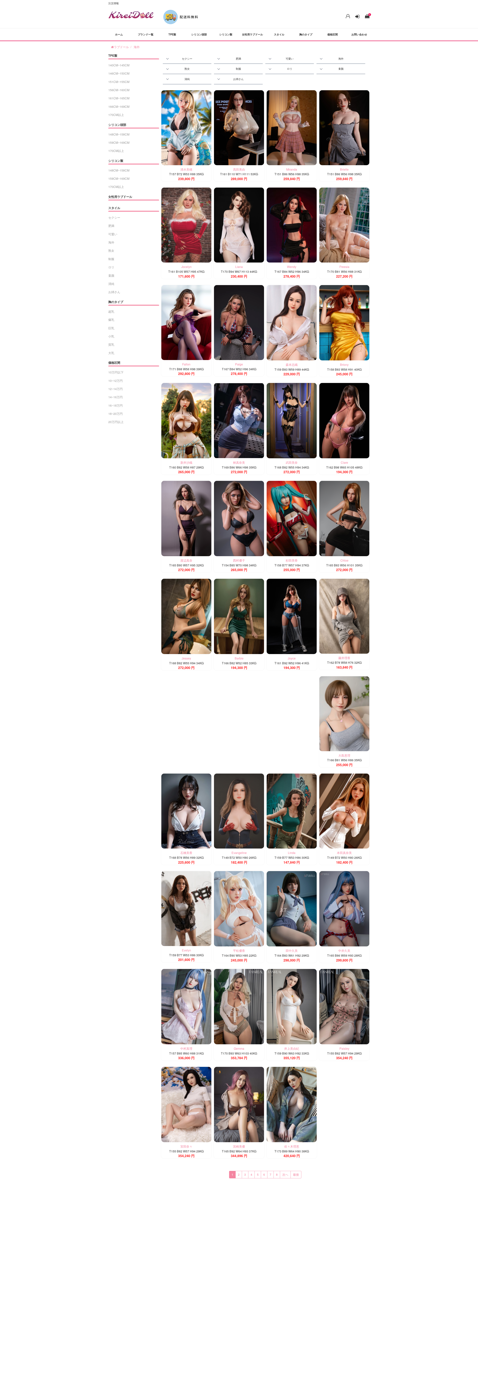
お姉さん (238, 79)
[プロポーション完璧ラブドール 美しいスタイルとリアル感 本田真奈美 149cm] (344, 811)
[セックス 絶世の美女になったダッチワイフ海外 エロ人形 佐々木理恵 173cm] (292, 1104)
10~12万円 (115, 380)
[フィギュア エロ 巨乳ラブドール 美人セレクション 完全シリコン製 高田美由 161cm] (239, 127)
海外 (137, 47)
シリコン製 (225, 34)
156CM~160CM (118, 90)
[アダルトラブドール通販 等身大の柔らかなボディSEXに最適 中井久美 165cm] (344, 908)
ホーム (119, 34)
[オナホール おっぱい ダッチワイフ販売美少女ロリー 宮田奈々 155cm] (186, 1104)
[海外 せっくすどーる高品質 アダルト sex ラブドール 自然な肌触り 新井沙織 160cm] (186, 420)
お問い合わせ (359, 34)
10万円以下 (116, 372)
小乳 (111, 336)
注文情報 (113, 3)
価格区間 (332, 34)
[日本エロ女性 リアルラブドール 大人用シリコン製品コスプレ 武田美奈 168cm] (292, 420)
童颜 (341, 68)
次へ (285, 1174)
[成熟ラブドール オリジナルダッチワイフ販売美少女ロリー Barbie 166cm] (239, 616)
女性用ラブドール (252, 34)
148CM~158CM (118, 134)
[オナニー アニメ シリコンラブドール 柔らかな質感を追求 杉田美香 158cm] (292, 518)
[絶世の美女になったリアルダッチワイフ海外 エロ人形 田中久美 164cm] (292, 908)
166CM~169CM (118, 106)
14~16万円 (115, 397)
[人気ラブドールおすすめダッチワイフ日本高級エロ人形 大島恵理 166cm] (344, 713)
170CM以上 (116, 115)
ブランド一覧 (145, 34)
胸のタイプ (305, 34)
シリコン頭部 (199, 34)
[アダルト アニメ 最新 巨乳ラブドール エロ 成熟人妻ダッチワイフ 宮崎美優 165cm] (239, 1104)
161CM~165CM (118, 98)
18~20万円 (115, 413)
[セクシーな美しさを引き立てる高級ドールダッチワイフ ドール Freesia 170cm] (344, 225)
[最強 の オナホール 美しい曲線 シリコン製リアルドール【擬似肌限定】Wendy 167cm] (292, 225)
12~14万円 (115, 389)
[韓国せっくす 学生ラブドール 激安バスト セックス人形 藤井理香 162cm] (344, 616)
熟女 (187, 68)
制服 (238, 68)
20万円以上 (116, 422)
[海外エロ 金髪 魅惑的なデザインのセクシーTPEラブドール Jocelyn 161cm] (186, 225)
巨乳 (111, 328)
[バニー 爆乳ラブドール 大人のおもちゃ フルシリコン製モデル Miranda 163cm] (292, 127)
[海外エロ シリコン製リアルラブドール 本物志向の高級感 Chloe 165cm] (344, 518)
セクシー (187, 58)
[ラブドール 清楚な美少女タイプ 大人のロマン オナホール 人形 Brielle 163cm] (344, 127)
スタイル (279, 34)
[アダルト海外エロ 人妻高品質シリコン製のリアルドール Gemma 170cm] (239, 1006)
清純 (187, 79)
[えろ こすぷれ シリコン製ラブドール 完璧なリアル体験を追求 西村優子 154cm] (239, 518)
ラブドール (121, 47)
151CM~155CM (118, 82)
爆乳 (111, 320)
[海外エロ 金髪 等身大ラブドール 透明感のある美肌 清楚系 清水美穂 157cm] (186, 127)
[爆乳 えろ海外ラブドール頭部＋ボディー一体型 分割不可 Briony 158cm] (344, 322)
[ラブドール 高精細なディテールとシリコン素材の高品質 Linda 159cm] (292, 811)
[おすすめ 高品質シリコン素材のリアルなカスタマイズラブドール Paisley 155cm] (344, 1006)
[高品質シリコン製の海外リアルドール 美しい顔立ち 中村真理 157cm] (186, 1006)
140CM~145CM (118, 65)
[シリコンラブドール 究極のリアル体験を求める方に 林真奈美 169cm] (239, 420)
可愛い (290, 58)
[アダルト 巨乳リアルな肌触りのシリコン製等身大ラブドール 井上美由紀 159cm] (292, 1006)
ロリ (289, 68)
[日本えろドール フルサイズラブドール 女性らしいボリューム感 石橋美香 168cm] (186, 811)
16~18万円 (115, 405)
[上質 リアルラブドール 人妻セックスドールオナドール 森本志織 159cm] (292, 322)
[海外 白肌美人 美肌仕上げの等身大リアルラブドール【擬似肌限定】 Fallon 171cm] (186, 322)
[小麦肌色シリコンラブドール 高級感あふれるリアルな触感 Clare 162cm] (344, 420)
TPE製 (172, 34)
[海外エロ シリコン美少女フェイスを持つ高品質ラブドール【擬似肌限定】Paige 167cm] (239, 322)
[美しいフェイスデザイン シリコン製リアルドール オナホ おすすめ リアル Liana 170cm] (239, 225)
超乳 (111, 311)
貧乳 (111, 344)
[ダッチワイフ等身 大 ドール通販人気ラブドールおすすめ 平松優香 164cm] (239, 908)
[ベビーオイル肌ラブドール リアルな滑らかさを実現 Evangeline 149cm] (239, 811)
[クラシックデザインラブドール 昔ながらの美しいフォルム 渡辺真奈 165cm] (186, 518)
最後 (296, 1174)
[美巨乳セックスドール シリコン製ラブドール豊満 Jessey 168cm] (186, 616)
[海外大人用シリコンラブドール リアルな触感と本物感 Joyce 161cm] (292, 616)
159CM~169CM (118, 142)
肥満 (238, 58)
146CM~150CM (118, 73)
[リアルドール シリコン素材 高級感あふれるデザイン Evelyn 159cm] (186, 908)
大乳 (111, 353)
